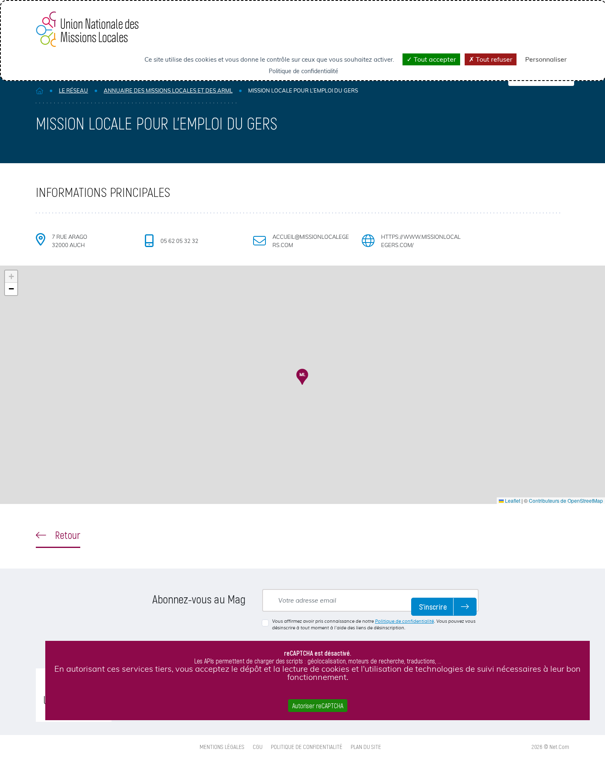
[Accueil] (39, 91)
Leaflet (512, 500)
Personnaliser (546, 59)
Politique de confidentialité (404, 621)
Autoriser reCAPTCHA (317, 705)
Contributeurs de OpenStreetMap (566, 500)
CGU (258, 746)
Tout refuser (493, 59)
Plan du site (366, 746)
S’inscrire (433, 606)
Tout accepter (434, 59)
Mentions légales (222, 746)
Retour (66, 535)
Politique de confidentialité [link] (303, 71)
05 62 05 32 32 (179, 241)
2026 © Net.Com (550, 746)
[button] (302, 377)
